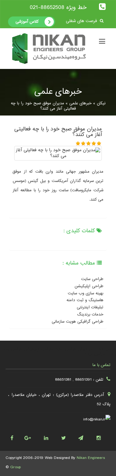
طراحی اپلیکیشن (89, 286)
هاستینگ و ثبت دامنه (85, 300)
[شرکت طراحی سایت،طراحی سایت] (67, 436)
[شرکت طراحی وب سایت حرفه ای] (84, 436)
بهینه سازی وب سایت (85, 293)
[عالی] (99, 143)
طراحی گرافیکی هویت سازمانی (77, 321)
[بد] (83, 143)
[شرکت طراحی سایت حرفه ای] (102, 436)
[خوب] (94, 143)
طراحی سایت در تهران (97, 349)
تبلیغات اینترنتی (90, 307)
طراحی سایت (92, 279)
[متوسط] (88, 143)
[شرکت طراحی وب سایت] (49, 436)
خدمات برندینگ (90, 314)
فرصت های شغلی (82, 21)
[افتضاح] (78, 143)
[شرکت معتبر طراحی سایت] (32, 436)
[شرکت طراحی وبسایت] (14, 436)
